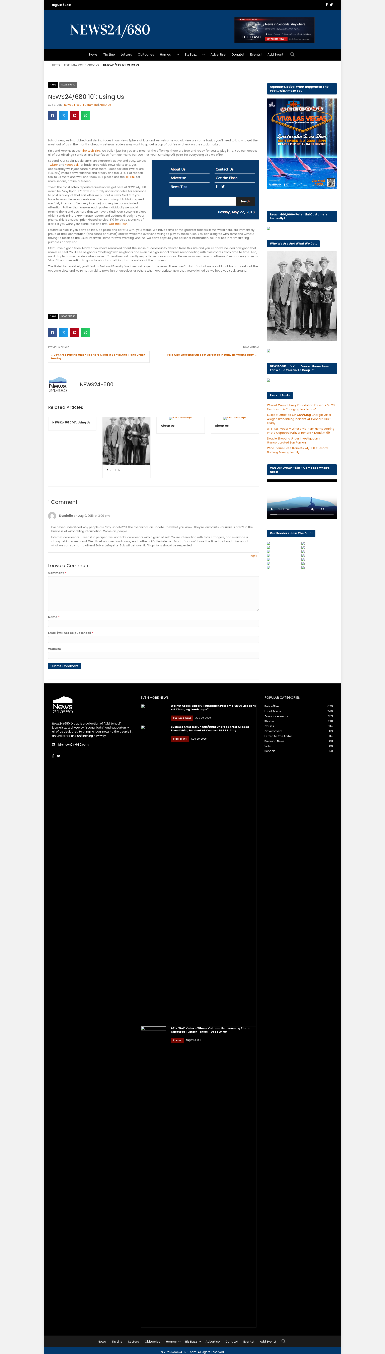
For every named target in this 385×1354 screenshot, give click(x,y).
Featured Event (182, 718)
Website (54, 649)
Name (54, 617)
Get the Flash (118, 224)
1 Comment (90, 105)
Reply (253, 556)
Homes (165, 54)
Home (56, 65)
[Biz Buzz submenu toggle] (204, 54)
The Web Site (90, 151)
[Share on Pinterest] (74, 115)
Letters (126, 54)
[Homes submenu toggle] (178, 54)
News (93, 54)
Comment (57, 573)
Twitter (53, 165)
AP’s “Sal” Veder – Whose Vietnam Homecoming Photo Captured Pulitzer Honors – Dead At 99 (300, 431)
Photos (177, 1040)
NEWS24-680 (72, 105)
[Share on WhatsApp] (85, 115)
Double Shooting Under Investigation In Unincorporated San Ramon (294, 440)
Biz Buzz (191, 54)
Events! (256, 54)
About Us (93, 65)
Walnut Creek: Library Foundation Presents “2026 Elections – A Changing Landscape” (301, 407)
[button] (293, 55)
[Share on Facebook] (52, 115)
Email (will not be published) (70, 633)
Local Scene (180, 738)
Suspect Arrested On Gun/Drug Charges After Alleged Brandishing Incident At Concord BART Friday (299, 419)
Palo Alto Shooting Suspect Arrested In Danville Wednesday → (212, 355)
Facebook (72, 165)
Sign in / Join (61, 5)
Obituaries (146, 54)
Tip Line (109, 54)
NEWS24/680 (68, 84)
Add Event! (276, 54)
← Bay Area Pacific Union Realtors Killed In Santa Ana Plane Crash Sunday (97, 356)
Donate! (237, 54)
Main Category (73, 65)
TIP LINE (130, 177)
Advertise (218, 54)
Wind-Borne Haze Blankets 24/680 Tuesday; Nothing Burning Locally (297, 450)
